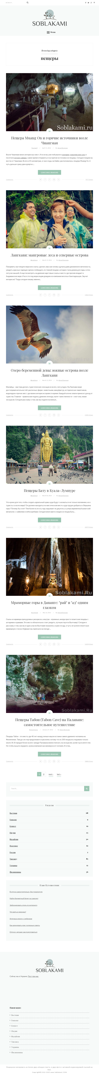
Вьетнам (34, 612)
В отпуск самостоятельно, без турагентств (26, 892)
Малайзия (34, 260)
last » (59, 774)
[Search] (27, 2)
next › (51, 774)
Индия (13, 833)
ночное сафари (20, 158)
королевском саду (77, 155)
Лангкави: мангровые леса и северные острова (49, 255)
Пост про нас (33, 976)
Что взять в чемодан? (18, 912)
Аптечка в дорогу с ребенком (21, 919)
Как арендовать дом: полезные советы (25, 925)
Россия (13, 852)
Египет (13, 826)
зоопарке (65, 155)
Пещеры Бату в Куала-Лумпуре (49, 490)
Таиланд (34, 148)
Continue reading (49, 172)
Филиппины (33, 730)
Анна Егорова (63, 148)
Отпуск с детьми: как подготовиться (23, 932)
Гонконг (13, 819)
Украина (13, 865)
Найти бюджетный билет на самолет (24, 898)
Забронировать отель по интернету (23, 905)
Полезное (14, 846)
